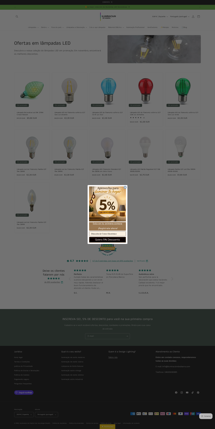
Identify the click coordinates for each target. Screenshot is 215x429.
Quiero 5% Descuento (107, 239)
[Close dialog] (125, 187)
